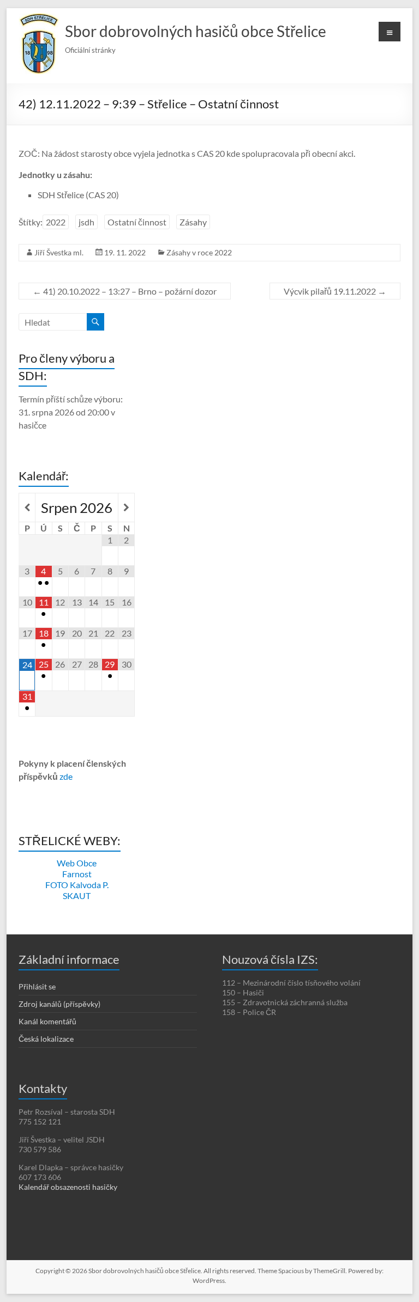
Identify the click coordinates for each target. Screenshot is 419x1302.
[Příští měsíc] (126, 507)
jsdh (86, 222)
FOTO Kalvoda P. (77, 884)
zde (66, 776)
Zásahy (193, 222)
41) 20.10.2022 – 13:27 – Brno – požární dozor (125, 291)
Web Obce (77, 863)
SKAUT (77, 895)
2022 (55, 222)
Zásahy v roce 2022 (199, 252)
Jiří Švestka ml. (58, 252)
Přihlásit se (37, 986)
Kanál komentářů (47, 1021)
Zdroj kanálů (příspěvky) (59, 1003)
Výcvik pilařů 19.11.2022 (335, 291)
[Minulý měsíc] (27, 507)
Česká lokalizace (46, 1038)
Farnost (77, 874)
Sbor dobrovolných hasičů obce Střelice (195, 31)
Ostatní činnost (136, 222)
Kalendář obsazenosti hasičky (68, 1186)
